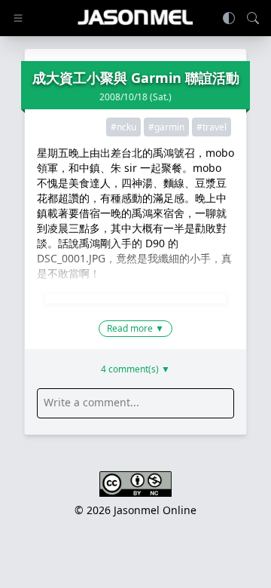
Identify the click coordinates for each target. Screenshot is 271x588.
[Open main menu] (18, 18)
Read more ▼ (135, 328)
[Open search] (253, 18)
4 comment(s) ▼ (135, 369)
